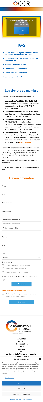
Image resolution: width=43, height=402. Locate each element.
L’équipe (21, 349)
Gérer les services (9, 378)
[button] (40, 359)
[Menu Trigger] (39, 3)
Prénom (4, 186)
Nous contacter (25, 142)
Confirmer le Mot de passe (11, 220)
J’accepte (21, 30)
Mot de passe (6, 211)
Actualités (21, 338)
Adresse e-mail (7, 203)
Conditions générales (21, 356)
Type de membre (7, 262)
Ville (3, 245)
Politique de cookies (15, 399)
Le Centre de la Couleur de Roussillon (21, 354)
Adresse (5, 237)
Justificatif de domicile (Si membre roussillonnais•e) (19, 277)
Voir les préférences (21, 394)
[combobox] (21, 258)
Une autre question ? (13, 77)
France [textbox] (20, 257)
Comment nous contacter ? (16, 73)
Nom (3, 194)
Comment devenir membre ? (16, 68)
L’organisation (22, 344)
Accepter (22, 383)
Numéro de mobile (11, 228)
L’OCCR (21, 341)
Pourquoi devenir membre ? (16, 64)
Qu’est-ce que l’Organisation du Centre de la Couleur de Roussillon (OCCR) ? (22, 53)
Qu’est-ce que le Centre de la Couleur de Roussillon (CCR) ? (21, 59)
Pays (3, 254)
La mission (21, 346)
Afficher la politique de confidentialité (14, 291)
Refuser (21, 389)
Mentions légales (27, 399)
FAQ (21, 351)
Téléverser (21, 284)
